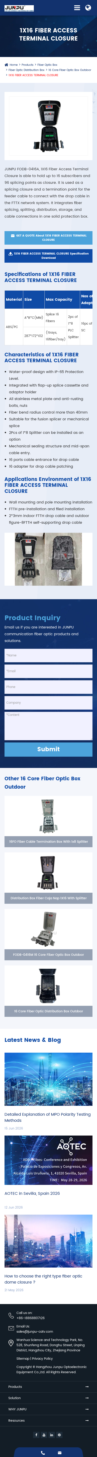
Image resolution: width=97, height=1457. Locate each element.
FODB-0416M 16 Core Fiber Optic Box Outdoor (48, 954)
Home (14, 65)
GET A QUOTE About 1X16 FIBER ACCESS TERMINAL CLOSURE (49, 237)
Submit (48, 749)
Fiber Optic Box (47, 65)
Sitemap (22, 1358)
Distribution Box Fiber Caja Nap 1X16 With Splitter (49, 898)
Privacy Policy (42, 1358)
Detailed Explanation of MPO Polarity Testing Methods (48, 1117)
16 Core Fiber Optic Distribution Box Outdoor (48, 1011)
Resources (16, 1420)
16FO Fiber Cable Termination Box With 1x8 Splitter (48, 841)
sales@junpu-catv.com (34, 1331)
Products (27, 65)
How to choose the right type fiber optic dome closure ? (43, 1279)
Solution (14, 1398)
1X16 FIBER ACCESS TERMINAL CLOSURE (33, 75)
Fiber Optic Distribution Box (26, 70)
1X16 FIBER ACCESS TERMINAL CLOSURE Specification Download (48, 255)
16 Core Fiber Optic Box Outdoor (69, 70)
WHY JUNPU (17, 1409)
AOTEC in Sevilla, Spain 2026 (32, 1194)
